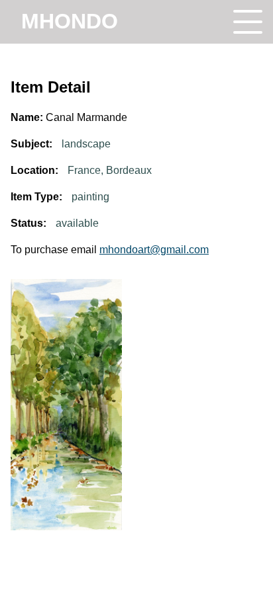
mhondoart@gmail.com (154, 249)
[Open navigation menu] (248, 22)
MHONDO (69, 21)
